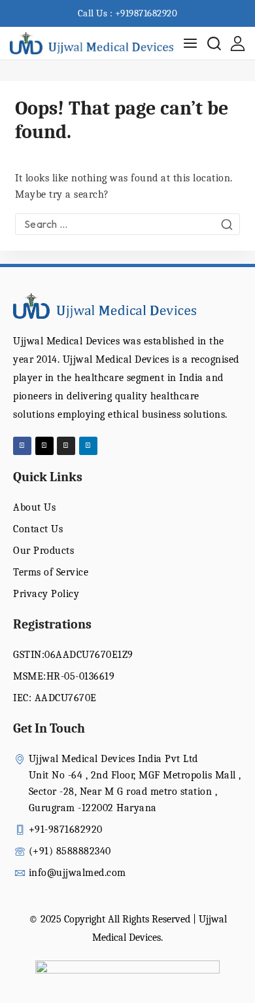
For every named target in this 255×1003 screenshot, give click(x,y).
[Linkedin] (88, 446)
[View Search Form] (214, 43)
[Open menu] (190, 43)
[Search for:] (127, 224)
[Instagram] (66, 446)
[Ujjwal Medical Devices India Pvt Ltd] (91, 43)
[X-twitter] (44, 446)
